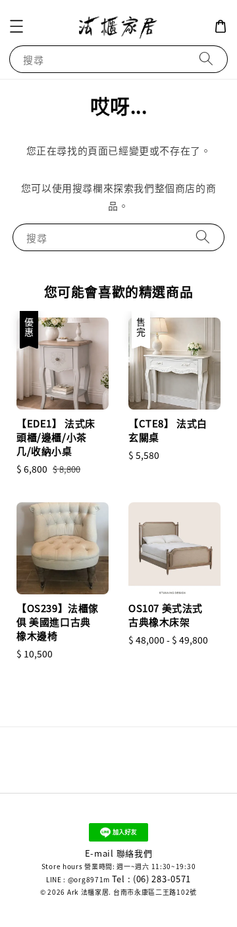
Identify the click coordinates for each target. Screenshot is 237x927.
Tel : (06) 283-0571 (151, 878)
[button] (16, 26)
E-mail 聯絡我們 (119, 853)
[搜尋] (206, 59)
